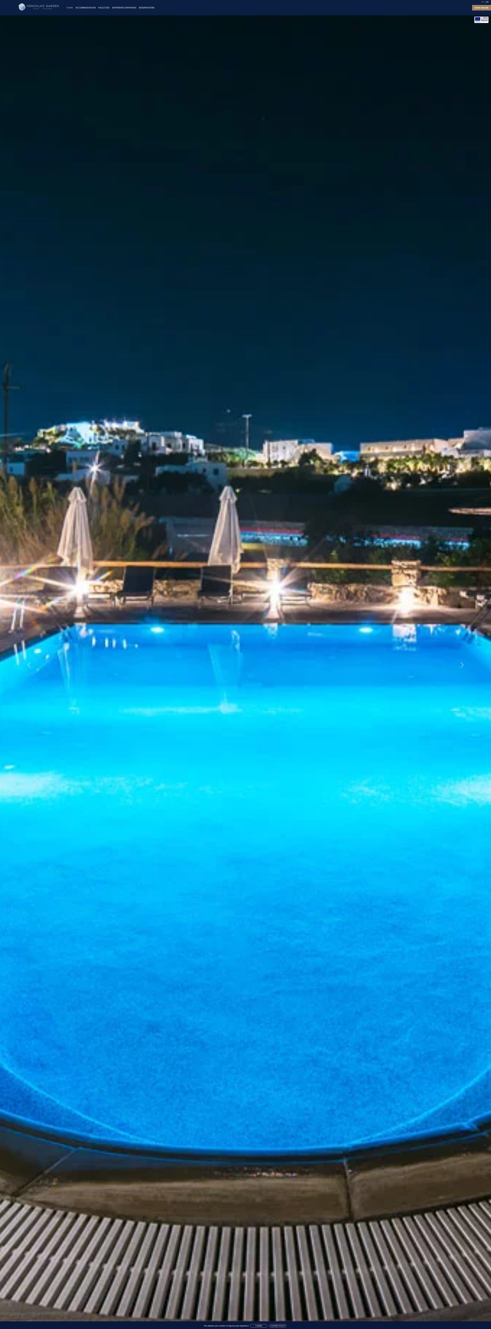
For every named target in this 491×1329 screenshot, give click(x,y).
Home (69, 7)
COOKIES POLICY (278, 1326)
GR (487, 2)
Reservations (146, 7)
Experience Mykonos (124, 7)
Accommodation (86, 7)
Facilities (103, 7)
